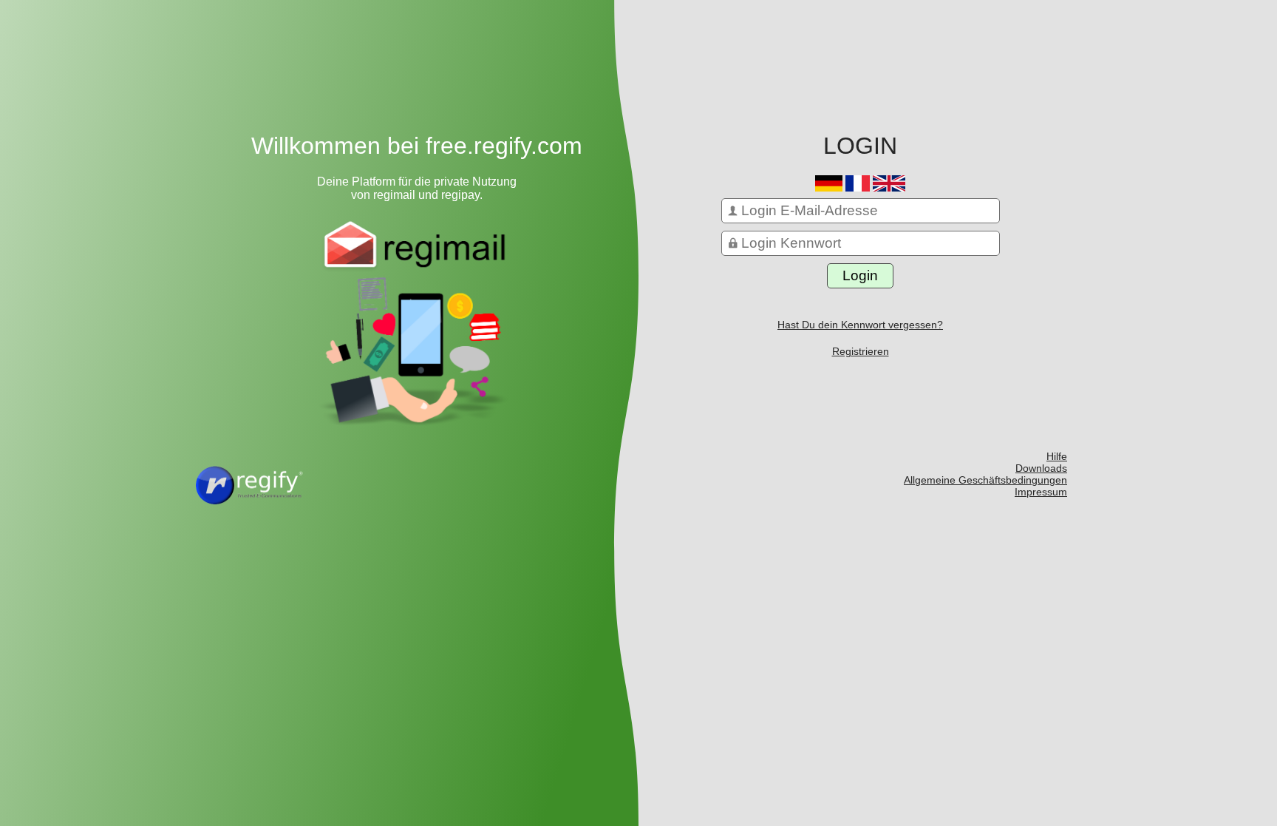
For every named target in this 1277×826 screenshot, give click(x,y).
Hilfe (1056, 456)
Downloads (1041, 468)
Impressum (1041, 492)
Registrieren (860, 351)
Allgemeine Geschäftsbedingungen (985, 480)
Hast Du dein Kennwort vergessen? (860, 325)
